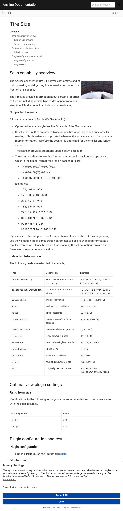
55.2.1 (115, 13)
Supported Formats (23, 40)
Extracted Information (24, 44)
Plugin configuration (23, 60)
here (64, 453)
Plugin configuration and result (27, 56)
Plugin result (19, 64)
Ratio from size (20, 52)
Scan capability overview (24, 36)
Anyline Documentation (20, 4)
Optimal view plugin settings (25, 48)
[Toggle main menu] (119, 5)
